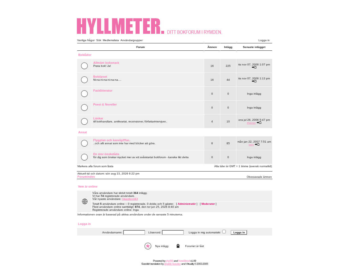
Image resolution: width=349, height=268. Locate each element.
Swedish (145, 263)
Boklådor (84, 54)
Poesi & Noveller (105, 104)
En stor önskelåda (106, 154)
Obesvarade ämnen (259, 176)
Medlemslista (111, 40)
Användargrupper (132, 40)
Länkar (98, 118)
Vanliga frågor (86, 40)
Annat (82, 132)
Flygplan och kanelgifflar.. (111, 140)
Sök (98, 40)
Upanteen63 (130, 198)
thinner (251, 122)
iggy (251, 144)
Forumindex (86, 176)
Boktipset (100, 76)
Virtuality (190, 263)
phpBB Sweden (172, 263)
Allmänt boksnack (106, 62)
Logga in (264, 40)
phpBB (169, 260)
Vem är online (87, 186)
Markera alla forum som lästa (95, 166)
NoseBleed (184, 260)
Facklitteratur (102, 90)
